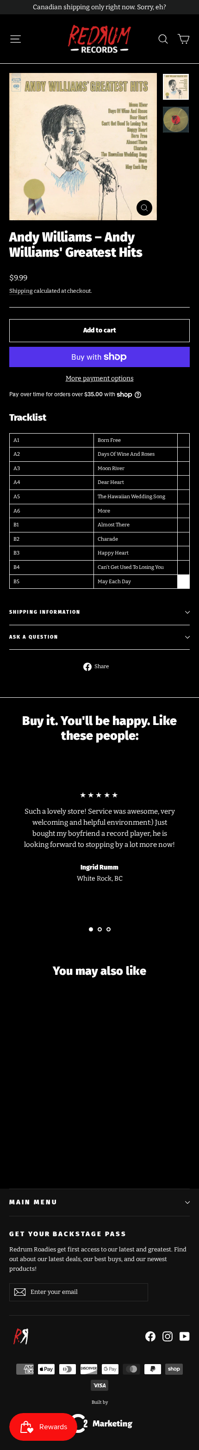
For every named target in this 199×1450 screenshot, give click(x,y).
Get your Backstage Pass (68, 1234)
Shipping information (45, 612)
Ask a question (33, 637)
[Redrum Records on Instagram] (167, 1336)
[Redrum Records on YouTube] (185, 1336)
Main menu (33, 1202)
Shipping (21, 291)
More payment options (100, 378)
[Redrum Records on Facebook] (150, 1336)
